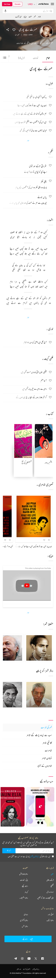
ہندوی (26, 914)
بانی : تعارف (24, 880)
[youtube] (29, 958)
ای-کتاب (18, 16)
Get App (7, 4)
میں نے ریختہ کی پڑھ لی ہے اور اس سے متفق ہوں (29, 856)
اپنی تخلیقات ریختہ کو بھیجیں (45, 898)
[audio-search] (5, 11)
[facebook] (42, 958)
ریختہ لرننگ (50, 920)
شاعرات (48, 750)
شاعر (39, 16)
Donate (17, 4)
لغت (30, 16)
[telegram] (15, 958)
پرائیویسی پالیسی (35, 856)
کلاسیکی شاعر (47, 742)
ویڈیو (25, 16)
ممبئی (19, 35)
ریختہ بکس (25, 926)
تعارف (35, 58)
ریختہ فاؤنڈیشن (23, 874)
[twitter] (35, 958)
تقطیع (52, 886)
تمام (48, 58)
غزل (21, 58)
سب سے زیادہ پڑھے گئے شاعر (39, 735)
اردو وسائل (50, 892)
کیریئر (26, 892)
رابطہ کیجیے (25, 886)
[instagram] (22, 958)
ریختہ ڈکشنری (24, 920)
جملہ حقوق (19, 969)
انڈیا (16, 35)
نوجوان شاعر (47, 758)
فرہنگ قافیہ (50, 880)
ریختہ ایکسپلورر (24, 898)
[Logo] (43, 4)
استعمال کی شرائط (26, 969)
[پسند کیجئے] (14, 29)
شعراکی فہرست (46, 727)
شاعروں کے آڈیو (45, 765)
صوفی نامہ (51, 914)
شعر (35, 16)
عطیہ (52, 874)
